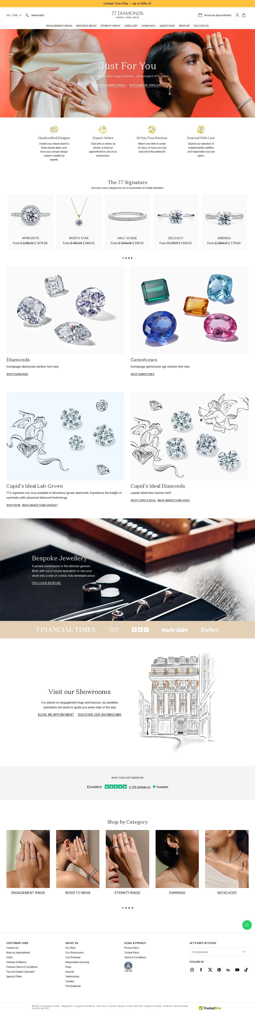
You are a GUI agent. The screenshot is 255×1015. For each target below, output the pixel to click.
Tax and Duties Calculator (20, 972)
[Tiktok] (246, 969)
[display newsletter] (243, 951)
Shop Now (13, 505)
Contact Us (12, 948)
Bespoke (184, 26)
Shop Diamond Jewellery (145, 85)
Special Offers (14, 976)
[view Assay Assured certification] (128, 967)
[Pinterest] (219, 969)
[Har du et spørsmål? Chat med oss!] (247, 925)
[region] (127, 222)
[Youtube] (237, 969)
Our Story (70, 948)
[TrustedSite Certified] (210, 1009)
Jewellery (131, 26)
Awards (69, 972)
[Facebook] (201, 969)
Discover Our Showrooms (99, 714)
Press (68, 967)
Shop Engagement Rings (109, 85)
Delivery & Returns (16, 962)
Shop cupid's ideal (143, 500)
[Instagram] (192, 969)
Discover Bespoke (46, 583)
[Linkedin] (228, 969)
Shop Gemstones (142, 374)
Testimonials (72, 976)
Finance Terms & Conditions (21, 967)
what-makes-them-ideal (174, 500)
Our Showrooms (74, 952)
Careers (69, 981)
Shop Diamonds (17, 374)
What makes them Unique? (40, 505)
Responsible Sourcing (77, 962)
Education (201, 26)
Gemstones (167, 26)
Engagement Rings (59, 26)
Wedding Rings (86, 26)
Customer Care (17, 943)
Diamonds (148, 26)
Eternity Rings (110, 26)
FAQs (9, 957)
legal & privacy (135, 943)
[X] (210, 969)
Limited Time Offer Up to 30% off (127, 3)
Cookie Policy (131, 952)
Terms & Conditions (135, 957)
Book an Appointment (56, 714)
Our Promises (72, 957)
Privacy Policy (131, 948)
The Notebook (73, 986)
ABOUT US (71, 943)
